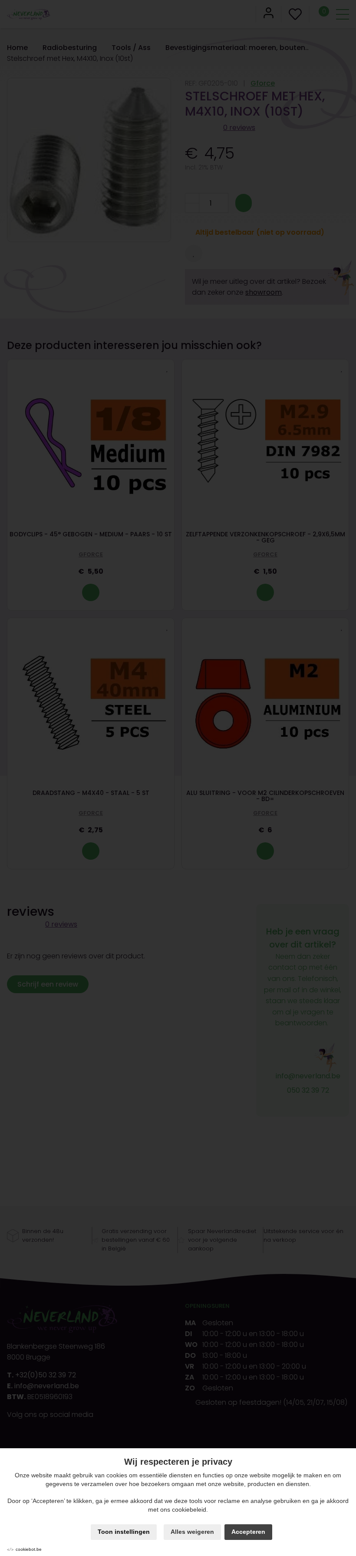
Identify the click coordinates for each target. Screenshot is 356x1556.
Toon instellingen (124, 1531)
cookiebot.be (29, 1549)
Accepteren (248, 1531)
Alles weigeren (192, 1531)
